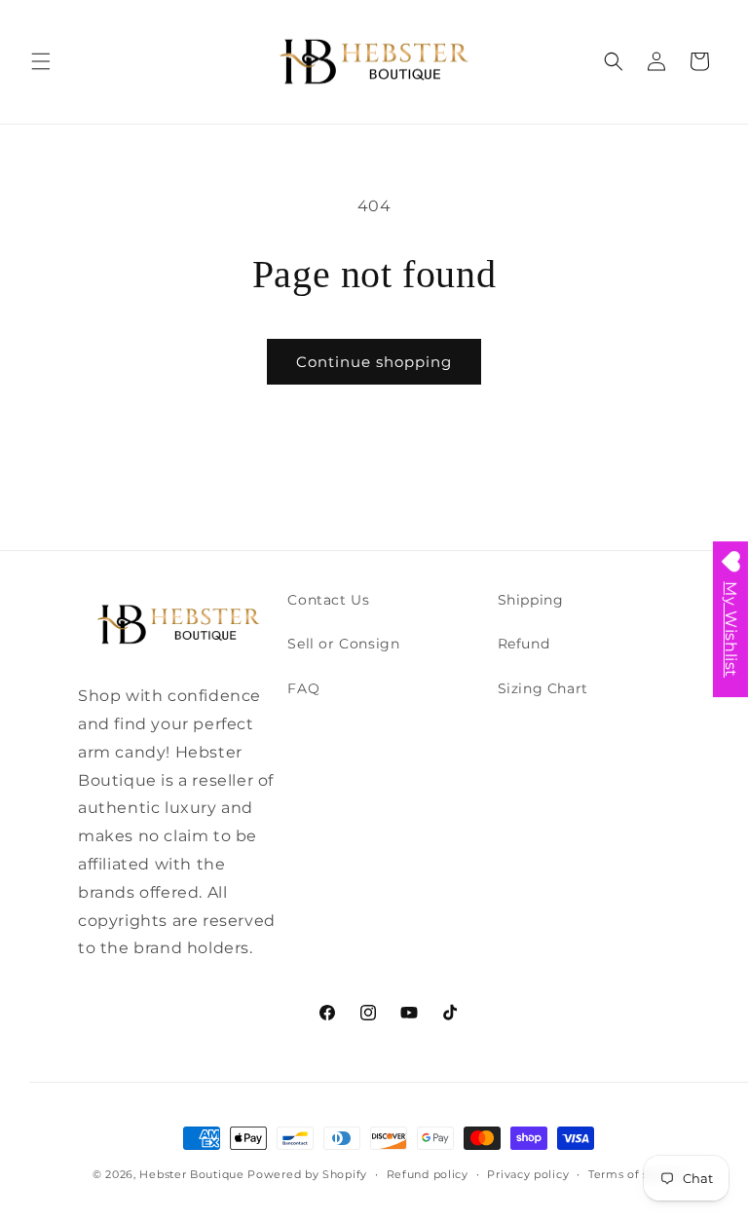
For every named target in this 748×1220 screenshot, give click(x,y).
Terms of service (636, 1174)
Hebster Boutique (193, 1174)
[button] (40, 61)
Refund (524, 643)
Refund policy (427, 1174)
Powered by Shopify (307, 1174)
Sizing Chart (543, 688)
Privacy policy (528, 1174)
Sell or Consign (343, 643)
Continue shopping (374, 361)
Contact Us (328, 600)
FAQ (303, 688)
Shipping (531, 600)
